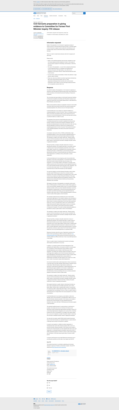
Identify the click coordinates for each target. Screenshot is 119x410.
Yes (49, 382)
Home (34, 18)
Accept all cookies (37, 8)
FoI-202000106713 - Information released (60, 351)
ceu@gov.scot (52, 364)
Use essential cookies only (47, 8)
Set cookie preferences (57, 8)
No (49, 385)
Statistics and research (53, 15)
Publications (46, 15)
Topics (38, 15)
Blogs (65, 15)
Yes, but (50, 387)
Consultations (60, 15)
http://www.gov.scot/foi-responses (59, 347)
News (41, 15)
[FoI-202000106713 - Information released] (49, 352)
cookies (38, 1)
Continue (49, 391)
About (34, 15)
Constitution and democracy (39, 33)
